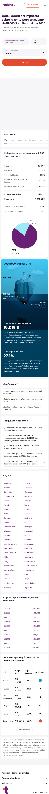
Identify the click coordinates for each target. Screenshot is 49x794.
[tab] (5, 141)
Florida (6, 500)
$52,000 (36, 609)
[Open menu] (44, 4)
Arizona (7, 487)
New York (28, 548)
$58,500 (7, 639)
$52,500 (7, 613)
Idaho (26, 505)
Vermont (7, 579)
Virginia (27, 579)
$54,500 (7, 622)
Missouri (7, 535)
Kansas (27, 514)
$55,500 (7, 626)
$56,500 (7, 630)
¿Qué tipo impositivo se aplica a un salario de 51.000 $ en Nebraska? (23, 447)
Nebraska (7, 540)
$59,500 (7, 643)
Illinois (6, 509)
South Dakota (9, 570)
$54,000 (36, 617)
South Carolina (30, 566)
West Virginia (29, 583)
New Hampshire (10, 544)
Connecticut (9, 496)
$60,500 (7, 648)
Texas (6, 574)
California (8, 492)
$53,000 (36, 613)
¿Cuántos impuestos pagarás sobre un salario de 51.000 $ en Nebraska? (23, 429)
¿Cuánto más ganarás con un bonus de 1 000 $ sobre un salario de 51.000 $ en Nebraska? (23, 454)
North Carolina (10, 553)
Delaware (28, 496)
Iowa (6, 514)
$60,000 (36, 643)
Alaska (27, 483)
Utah (26, 574)
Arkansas (28, 487)
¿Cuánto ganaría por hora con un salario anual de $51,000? (22, 392)
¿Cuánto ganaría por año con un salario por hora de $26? (23, 400)
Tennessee (29, 570)
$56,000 (36, 626)
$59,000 (36, 639)
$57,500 (7, 635)
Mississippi (28, 531)
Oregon (7, 561)
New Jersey (29, 544)
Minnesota (8, 531)
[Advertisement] (24, 104)
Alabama (7, 483)
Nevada (27, 540)
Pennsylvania (29, 561)
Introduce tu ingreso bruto (14, 40)
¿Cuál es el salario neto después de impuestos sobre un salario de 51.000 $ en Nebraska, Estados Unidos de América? (21, 438)
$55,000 (36, 622)
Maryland (28, 522)
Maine (6, 522)
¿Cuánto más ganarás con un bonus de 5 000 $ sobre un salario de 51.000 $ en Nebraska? (23, 462)
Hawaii (6, 505)
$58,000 (36, 635)
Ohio (6, 557)
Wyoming (28, 587)
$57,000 (36, 630)
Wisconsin (8, 587)
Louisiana (28, 518)
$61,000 (36, 648)
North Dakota (29, 553)
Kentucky (8, 518)
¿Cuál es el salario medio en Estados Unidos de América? (22, 408)
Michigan (28, 527)
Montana (28, 535)
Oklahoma (28, 557)
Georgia (27, 500)
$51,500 (7, 609)
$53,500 (7, 617)
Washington (9, 583)
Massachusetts (10, 527)
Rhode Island (9, 566)
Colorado (28, 492)
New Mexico (9, 548)
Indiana (27, 509)
